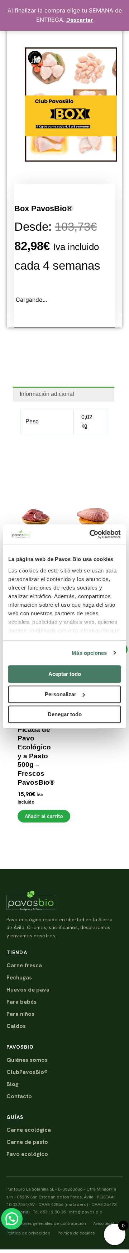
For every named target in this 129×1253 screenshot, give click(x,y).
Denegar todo (65, 714)
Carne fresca (24, 965)
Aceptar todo (64, 674)
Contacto (19, 1096)
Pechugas (19, 977)
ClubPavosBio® (27, 1072)
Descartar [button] (79, 20)
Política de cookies (76, 1233)
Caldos (16, 1026)
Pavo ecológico (27, 1154)
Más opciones (89, 653)
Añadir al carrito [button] (44, 816)
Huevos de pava (27, 989)
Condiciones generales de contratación (46, 1223)
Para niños (20, 1014)
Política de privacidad (28, 1233)
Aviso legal (103, 1223)
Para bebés (21, 1001)
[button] (12, 1218)
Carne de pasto (27, 1142)
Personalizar (60, 694)
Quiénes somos (27, 1060)
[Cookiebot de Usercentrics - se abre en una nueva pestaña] (91, 534)
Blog (12, 1084)
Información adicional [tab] (47, 394)
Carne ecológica (28, 1130)
